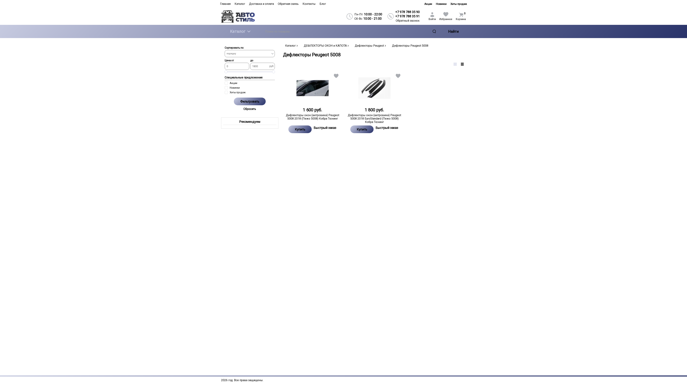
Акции (428, 4)
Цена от (229, 60)
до (251, 60)
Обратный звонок (408, 20)
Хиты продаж (458, 4)
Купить (300, 129)
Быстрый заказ (325, 128)
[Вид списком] (462, 64)
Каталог (237, 31)
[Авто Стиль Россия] (250, 16)
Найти (453, 31)
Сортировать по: (234, 47)
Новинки (441, 4)
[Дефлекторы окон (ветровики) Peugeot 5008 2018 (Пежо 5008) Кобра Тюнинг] (312, 88)
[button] (335, 76)
